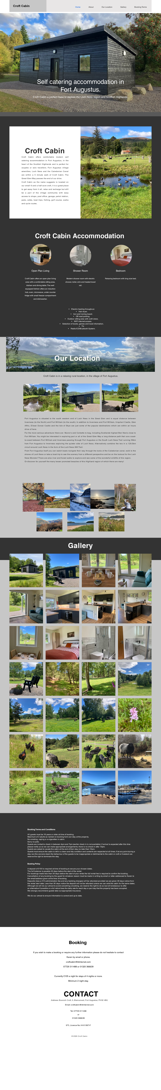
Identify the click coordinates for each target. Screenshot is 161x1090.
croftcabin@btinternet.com (78, 962)
